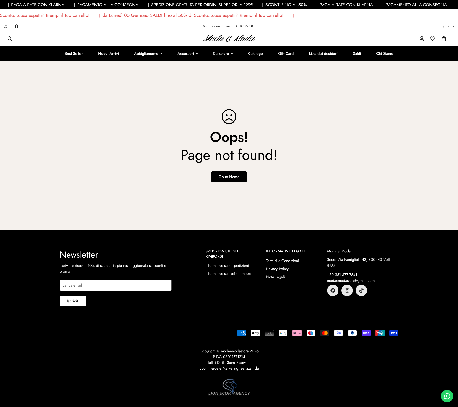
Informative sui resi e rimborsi (228, 273)
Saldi (357, 53)
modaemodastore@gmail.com (351, 280)
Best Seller (74, 53)
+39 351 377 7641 (342, 275)
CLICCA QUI (245, 26)
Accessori (185, 53)
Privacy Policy (277, 269)
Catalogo (255, 53)
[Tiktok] (361, 290)
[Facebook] (16, 26)
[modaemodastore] (229, 38)
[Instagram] (5, 26)
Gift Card (286, 53)
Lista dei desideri (323, 53)
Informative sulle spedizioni (227, 265)
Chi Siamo (384, 53)
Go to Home (229, 177)
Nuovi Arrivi (108, 53)
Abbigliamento (146, 53)
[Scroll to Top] (448, 381)
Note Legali (275, 277)
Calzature (221, 53)
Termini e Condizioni (282, 260)
